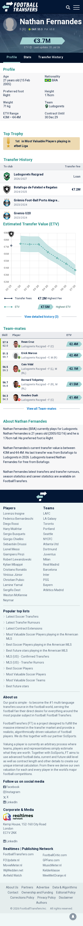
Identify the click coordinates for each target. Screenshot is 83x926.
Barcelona (50, 569)
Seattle (48, 534)
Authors (41, 902)
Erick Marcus (29, 353)
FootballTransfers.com (18, 854)
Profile (12, 57)
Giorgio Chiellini (13, 539)
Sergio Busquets (14, 534)
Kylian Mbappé (13, 564)
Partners (27, 887)
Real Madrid (51, 564)
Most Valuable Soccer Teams (25, 680)
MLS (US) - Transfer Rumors (25, 662)
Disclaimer (66, 897)
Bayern (48, 585)
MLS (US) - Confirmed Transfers (27, 656)
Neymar (8, 600)
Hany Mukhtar (12, 529)
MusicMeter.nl (52, 865)
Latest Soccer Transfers (22, 616)
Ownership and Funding (37, 892)
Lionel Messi (11, 549)
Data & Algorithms (65, 887)
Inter (46, 574)
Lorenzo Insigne (13, 513)
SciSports (69, 736)
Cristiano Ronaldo (15, 569)
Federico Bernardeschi (18, 518)
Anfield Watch (12, 875)
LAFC (46, 513)
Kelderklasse (51, 870)
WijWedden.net (13, 870)
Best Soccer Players (19, 668)
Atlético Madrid (53, 590)
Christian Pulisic (13, 580)
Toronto (48, 523)
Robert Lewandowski (17, 559)
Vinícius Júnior (13, 574)
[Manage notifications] (73, 916)
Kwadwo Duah (29, 395)
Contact (13, 892)
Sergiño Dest (11, 590)
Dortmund (50, 549)
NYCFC (47, 539)
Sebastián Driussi (15, 544)
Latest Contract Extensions (24, 628)
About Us (12, 887)
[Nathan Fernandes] (10, 24)
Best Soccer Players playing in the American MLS (39, 644)
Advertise (42, 887)
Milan (46, 559)
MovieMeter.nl (12, 865)
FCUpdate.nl (11, 860)
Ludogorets (69, 429)
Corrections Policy (22, 897)
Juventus (49, 554)
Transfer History (50, 57)
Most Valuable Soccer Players (26, 674)
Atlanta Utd (51, 544)
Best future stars (17, 686)
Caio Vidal (27, 364)
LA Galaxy (49, 518)
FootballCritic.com (55, 855)
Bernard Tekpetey (32, 379)
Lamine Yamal (13, 585)
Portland (49, 529)
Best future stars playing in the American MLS (37, 650)
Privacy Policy (46, 897)
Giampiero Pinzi (13, 554)
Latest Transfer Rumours (23, 622)
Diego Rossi (11, 523)
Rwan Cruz (27, 341)
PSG (46, 580)
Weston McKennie (15, 595)
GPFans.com (51, 860)
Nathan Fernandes (51, 21)
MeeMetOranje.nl (54, 875)
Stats (27, 57)
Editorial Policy (66, 892)
